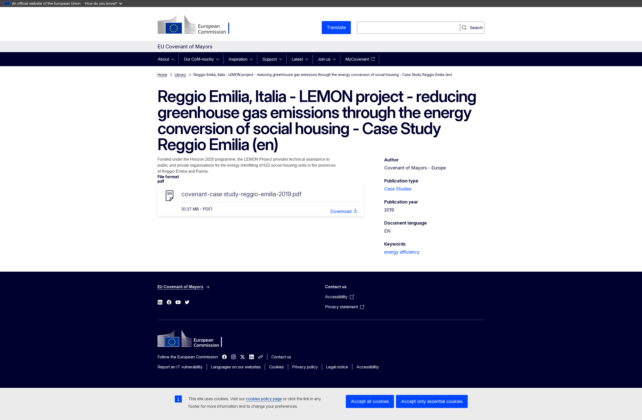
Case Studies (398, 188)
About (163, 59)
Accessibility (367, 366)
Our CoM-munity (199, 59)
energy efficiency (402, 252)
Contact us (281, 356)
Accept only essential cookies (432, 401)
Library (180, 74)
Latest (297, 59)
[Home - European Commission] (197, 25)
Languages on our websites (236, 366)
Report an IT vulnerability (180, 366)
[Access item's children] (174, 59)
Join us (324, 59)
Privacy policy (305, 366)
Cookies (276, 366)
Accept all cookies (370, 401)
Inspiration (238, 59)
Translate (336, 27)
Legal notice (337, 366)
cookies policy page (264, 398)
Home (162, 74)
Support (269, 59)
